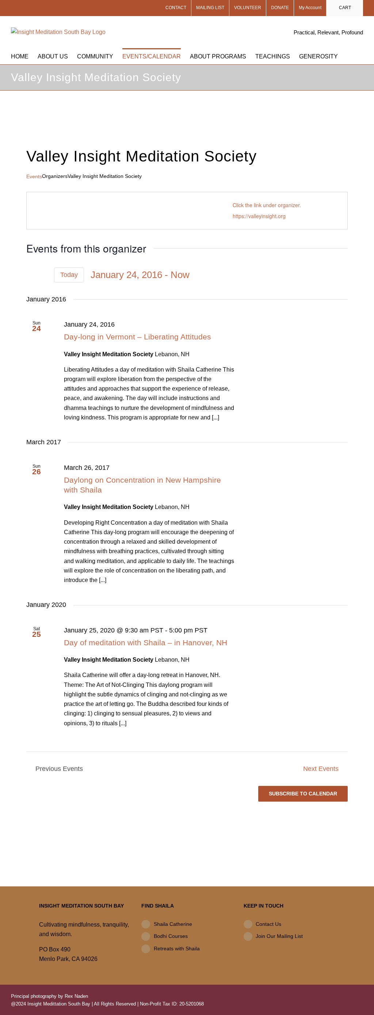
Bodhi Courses (171, 936)
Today (69, 274)
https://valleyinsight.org (259, 216)
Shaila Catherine (173, 924)
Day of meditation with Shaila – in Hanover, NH (145, 642)
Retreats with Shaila (177, 948)
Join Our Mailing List (279, 936)
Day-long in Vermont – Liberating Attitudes (137, 336)
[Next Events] (43, 275)
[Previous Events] (30, 275)
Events (34, 176)
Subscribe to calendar (303, 794)
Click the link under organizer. (267, 205)
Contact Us (268, 924)
